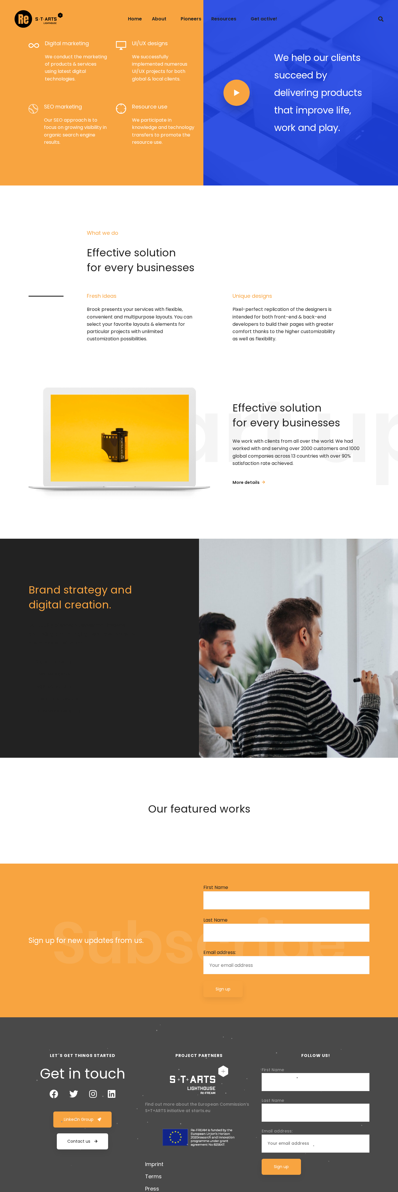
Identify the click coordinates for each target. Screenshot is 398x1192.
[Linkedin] (111, 1094)
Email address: (219, 952)
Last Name (215, 920)
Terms (153, 1176)
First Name (215, 887)
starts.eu (200, 1111)
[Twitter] (73, 1094)
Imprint (154, 1164)
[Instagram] (93, 1094)
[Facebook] (54, 1094)
